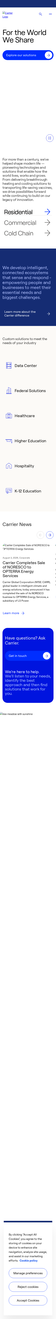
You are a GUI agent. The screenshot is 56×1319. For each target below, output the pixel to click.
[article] (28, 580)
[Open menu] (50, 14)
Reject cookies (28, 1287)
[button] (50, 138)
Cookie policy (28, 1260)
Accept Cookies (28, 1300)
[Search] (40, 14)
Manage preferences (28, 1273)
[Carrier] (10, 14)
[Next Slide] (50, 535)
